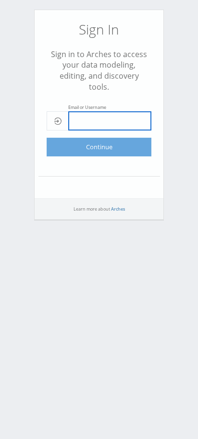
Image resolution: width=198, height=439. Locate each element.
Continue (99, 146)
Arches (118, 209)
